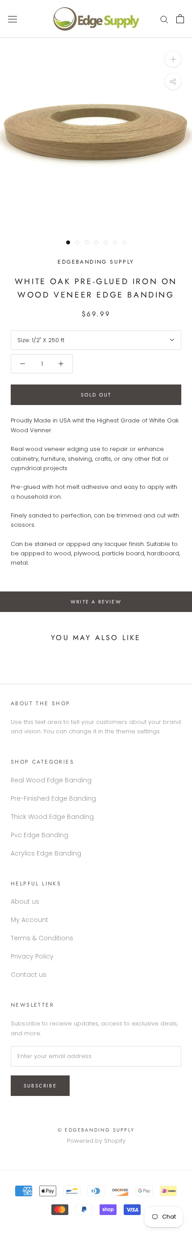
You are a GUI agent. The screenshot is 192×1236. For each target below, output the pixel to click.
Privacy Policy (32, 956)
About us (25, 901)
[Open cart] (180, 18)
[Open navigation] (12, 19)
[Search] (164, 19)
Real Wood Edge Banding (51, 780)
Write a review (96, 601)
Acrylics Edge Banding (46, 853)
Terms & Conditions (42, 938)
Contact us (28, 974)
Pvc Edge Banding (39, 835)
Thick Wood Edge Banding (52, 816)
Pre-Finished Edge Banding (53, 798)
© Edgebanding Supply (96, 1129)
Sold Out (96, 394)
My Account (29, 919)
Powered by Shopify (96, 1141)
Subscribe (40, 1085)
